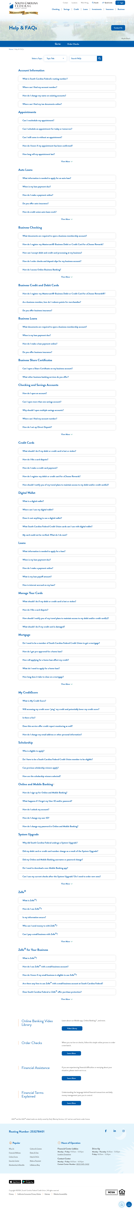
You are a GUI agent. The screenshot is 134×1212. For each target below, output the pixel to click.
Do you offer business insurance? (37, 310)
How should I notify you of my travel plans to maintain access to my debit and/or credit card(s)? (66, 484)
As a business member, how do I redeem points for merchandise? (52, 302)
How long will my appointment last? (39, 154)
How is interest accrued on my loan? (39, 585)
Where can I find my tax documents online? (42, 104)
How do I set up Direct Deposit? (37, 427)
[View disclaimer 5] (96, 1020)
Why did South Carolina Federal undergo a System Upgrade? (50, 842)
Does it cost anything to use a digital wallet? (42, 518)
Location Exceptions (64, 1154)
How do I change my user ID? (36, 818)
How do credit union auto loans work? (40, 212)
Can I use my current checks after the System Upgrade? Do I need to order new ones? (62, 876)
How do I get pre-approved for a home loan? (42, 651)
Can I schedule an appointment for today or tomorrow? (47, 129)
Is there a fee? (29, 717)
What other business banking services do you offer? (46, 377)
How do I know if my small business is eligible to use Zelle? (50, 975)
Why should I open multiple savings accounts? (43, 410)
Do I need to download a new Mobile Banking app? (45, 868)
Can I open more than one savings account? (42, 401)
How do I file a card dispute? (35, 459)
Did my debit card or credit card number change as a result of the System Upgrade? (60, 851)
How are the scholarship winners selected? (42, 776)
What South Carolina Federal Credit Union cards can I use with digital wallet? (57, 526)
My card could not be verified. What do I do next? (45, 535)
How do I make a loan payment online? (40, 343)
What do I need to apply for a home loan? (41, 668)
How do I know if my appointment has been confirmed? (48, 145)
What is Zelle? (30, 900)
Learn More (71, 1053)
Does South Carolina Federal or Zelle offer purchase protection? (52, 992)
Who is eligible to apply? (33, 751)
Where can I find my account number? (40, 87)
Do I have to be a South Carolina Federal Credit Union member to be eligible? (58, 759)
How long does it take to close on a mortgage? (43, 677)
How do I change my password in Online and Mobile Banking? (50, 826)
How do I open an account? (35, 393)
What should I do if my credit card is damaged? (44, 626)
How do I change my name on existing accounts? (44, 95)
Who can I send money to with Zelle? (40, 925)
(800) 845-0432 (82, 1164)
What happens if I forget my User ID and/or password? (47, 801)
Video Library (72, 1028)
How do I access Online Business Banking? (42, 269)
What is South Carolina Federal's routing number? (45, 78)
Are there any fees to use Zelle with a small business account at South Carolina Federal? (63, 983)
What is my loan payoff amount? (37, 576)
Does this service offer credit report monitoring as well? (48, 726)
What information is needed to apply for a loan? (44, 551)
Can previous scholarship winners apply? (41, 767)
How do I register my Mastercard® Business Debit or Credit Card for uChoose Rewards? (63, 244)
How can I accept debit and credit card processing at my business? (52, 252)
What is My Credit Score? (34, 700)
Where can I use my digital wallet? (38, 509)
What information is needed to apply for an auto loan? (47, 178)
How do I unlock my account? (36, 809)
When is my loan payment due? (37, 186)
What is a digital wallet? (33, 501)
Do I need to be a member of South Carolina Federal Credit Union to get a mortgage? (61, 643)
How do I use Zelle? (32, 908)
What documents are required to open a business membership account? (55, 236)
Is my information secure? (34, 917)
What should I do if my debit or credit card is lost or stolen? (49, 451)
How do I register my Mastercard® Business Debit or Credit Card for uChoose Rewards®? (64, 293)
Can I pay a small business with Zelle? (40, 934)
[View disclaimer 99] (53, 784)
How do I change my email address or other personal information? (52, 734)
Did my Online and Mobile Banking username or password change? (53, 859)
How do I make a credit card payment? (40, 468)
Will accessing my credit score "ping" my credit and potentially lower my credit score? (61, 709)
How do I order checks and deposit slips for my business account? (52, 261)
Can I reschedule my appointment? (38, 120)
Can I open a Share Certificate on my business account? (48, 368)
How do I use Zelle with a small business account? (45, 966)
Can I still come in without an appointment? (42, 137)
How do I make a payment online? (38, 195)
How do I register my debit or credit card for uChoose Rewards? (52, 476)
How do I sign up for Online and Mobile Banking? (45, 792)
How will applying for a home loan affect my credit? (46, 660)
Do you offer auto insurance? (36, 203)
